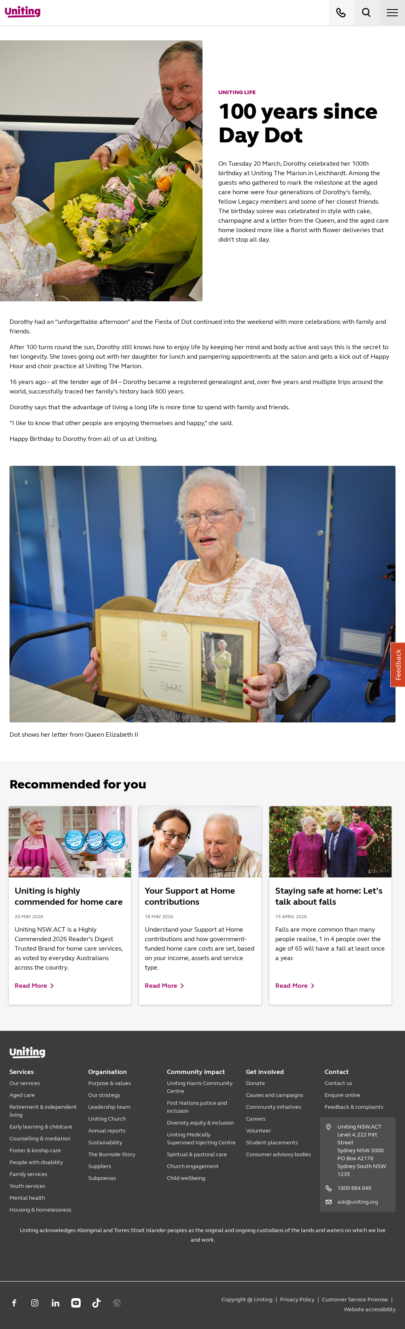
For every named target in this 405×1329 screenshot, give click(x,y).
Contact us (338, 1083)
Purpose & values (109, 1083)
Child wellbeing (186, 1178)
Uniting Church (107, 1118)
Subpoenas (102, 1178)
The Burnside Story (111, 1154)
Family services (28, 1174)
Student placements (272, 1142)
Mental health (27, 1198)
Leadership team (109, 1107)
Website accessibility (370, 1309)
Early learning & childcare (40, 1126)
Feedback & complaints (354, 1107)
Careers (255, 1118)
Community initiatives (273, 1107)
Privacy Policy (297, 1299)
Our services (24, 1083)
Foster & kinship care (35, 1150)
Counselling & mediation (39, 1138)
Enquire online (342, 1095)
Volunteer (258, 1130)
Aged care (22, 1095)
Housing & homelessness (40, 1209)
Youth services (27, 1186)
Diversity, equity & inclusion (200, 1122)
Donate (255, 1083)
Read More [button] (31, 985)
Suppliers (99, 1166)
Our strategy (104, 1095)
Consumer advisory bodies (278, 1154)
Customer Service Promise (355, 1299)
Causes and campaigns (274, 1095)
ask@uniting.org (357, 1202)
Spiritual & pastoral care (197, 1154)
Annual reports (106, 1130)
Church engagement (193, 1166)
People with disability (36, 1162)
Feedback (398, 664)
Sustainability (105, 1142)
